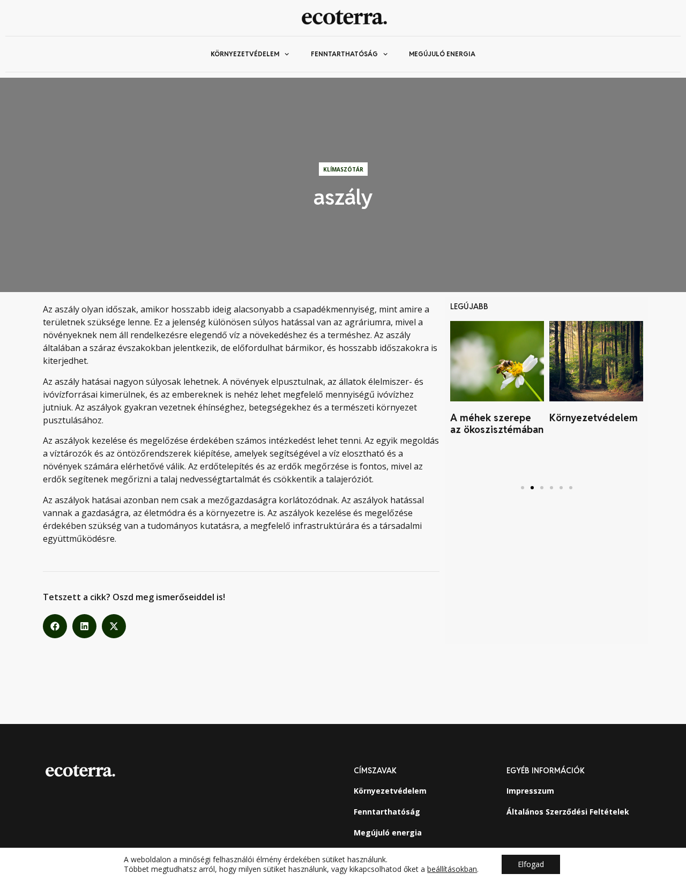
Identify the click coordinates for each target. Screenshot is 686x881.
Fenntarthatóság (344, 54)
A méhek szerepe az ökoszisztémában (496, 424)
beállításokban (452, 869)
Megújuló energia (442, 54)
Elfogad (531, 864)
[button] (55, 626)
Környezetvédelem (245, 54)
